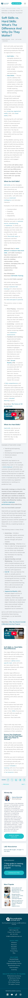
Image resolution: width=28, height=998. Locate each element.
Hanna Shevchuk (6, 39)
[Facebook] (8, 779)
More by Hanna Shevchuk (14, 836)
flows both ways (13, 236)
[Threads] (24, 779)
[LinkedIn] (16, 779)
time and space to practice (14, 299)
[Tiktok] (16, 994)
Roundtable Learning (15, 990)
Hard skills (7, 428)
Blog (19, 8)
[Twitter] (12, 779)
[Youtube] (12, 994)
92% (13, 711)
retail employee (7, 467)
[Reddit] (20, 779)
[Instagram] (20, 994)
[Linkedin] (7, 994)
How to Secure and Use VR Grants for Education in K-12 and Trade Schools (17, 890)
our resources (10, 772)
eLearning (10, 111)
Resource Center (11, 8)
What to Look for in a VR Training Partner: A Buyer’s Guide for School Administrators (17, 903)
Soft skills (7, 185)
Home (3, 8)
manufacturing (13, 223)
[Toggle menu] (25, 3)
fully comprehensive (11, 383)
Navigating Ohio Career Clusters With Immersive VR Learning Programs (17, 896)
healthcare (9, 225)
